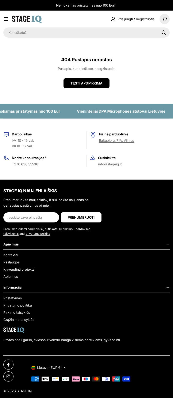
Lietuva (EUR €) (49, 367)
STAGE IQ (24, 391)
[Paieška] (163, 32)
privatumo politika (38, 233)
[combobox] (86, 32)
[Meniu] (5, 19)
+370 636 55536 (25, 164)
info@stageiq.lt (110, 164)
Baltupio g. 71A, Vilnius (116, 140)
